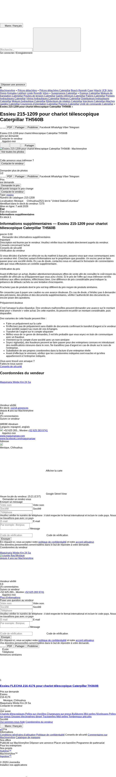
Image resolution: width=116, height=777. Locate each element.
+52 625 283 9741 (38, 430)
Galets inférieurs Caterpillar (70, 96)
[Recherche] (57, 40)
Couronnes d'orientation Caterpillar (39, 104)
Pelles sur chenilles (36, 714)
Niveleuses (102, 714)
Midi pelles (62, 716)
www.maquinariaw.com (12, 436)
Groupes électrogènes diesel (27, 716)
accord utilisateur (85, 542)
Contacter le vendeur (12, 163)
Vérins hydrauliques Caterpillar (43, 98)
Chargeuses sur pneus (59, 714)
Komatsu (12, 93)
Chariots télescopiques (12, 714)
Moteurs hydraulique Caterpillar (28, 101)
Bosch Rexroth (79, 90)
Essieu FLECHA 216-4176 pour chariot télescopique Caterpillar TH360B (49, 685)
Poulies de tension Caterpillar (39, 96)
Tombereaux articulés (80, 716)
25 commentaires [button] (9, 416)
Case (90, 90)
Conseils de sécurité (11, 366)
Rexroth (38, 93)
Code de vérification (57, 535)
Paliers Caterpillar (95, 96)
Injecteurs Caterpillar (94, 101)
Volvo (46, 93)
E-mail (36, 521)
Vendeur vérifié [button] (8, 405)
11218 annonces (19, 408)
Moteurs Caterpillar (70, 98)
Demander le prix (10, 185)
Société (37, 508)
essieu (10, 195)
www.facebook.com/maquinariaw (17, 438)
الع (1, 729)
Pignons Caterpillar (68, 104)
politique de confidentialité (52, 542)
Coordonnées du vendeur (39, 722)
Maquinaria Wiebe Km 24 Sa (15, 382)
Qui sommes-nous (9, 722)
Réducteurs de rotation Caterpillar (64, 101)
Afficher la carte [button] (54, 470)
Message (35, 528)
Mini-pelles (90, 714)
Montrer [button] (23, 430)
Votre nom (38, 505)
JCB (104, 90)
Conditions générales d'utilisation (18, 734)
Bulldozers (78, 714)
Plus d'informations (10, 597)
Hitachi (97, 90)
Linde (30, 93)
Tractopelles (49, 716)
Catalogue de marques (28, 737)
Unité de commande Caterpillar (96, 104)
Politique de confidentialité (50, 734)
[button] (58, 68)
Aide (22, 722)
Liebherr (21, 93)
